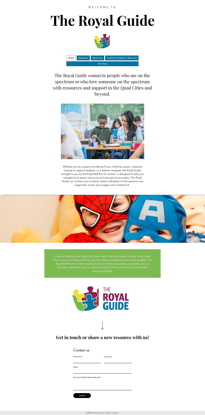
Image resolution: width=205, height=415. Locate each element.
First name (77, 357)
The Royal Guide (103, 20)
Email (76, 367)
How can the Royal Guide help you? (87, 377)
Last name (108, 357)
